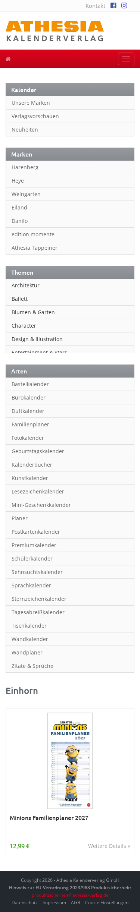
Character (24, 325)
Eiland (19, 207)
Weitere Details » (109, 845)
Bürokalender (29, 397)
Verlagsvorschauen (35, 116)
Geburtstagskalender (38, 451)
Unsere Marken (31, 102)
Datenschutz (25, 902)
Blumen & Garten (33, 312)
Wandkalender (30, 639)
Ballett (20, 298)
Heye (18, 180)
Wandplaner (27, 652)
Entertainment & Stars (39, 352)
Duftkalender (28, 410)
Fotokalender (28, 437)
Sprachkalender (31, 585)
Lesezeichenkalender (38, 491)
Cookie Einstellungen (106, 902)
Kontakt (95, 5)
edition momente (33, 234)
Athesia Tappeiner (34, 247)
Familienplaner (30, 424)
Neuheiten (25, 129)
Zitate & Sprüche (32, 665)
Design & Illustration (37, 339)
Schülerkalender (32, 558)
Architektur (26, 285)
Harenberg (25, 167)
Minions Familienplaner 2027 (49, 817)
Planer (20, 518)
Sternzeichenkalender (39, 598)
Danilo (20, 220)
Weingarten (26, 194)
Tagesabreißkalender (38, 612)
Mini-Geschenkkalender (41, 504)
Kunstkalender (30, 478)
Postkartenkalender (36, 531)
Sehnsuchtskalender (37, 571)
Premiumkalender (34, 545)
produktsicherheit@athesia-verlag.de (70, 895)
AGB (75, 902)
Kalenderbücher (32, 464)
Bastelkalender (30, 384)
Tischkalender (29, 625)
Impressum (54, 902)
